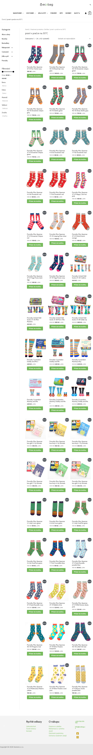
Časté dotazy (31, 729)
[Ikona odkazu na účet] (86, 13)
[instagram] (78, 737)
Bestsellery (5, 43)
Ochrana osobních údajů (58, 736)
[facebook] (78, 733)
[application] (22, 13)
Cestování (7, 52)
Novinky (4, 39)
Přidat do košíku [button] (35, 76)
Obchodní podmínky (56, 733)
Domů (4, 19)
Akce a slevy (6, 34)
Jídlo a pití (7, 56)
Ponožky (5, 61)
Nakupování (7, 47)
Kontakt (29, 731)
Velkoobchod (31, 726)
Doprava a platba (55, 726)
